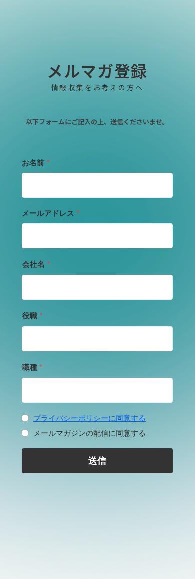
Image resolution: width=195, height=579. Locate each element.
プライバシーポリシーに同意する (90, 417)
